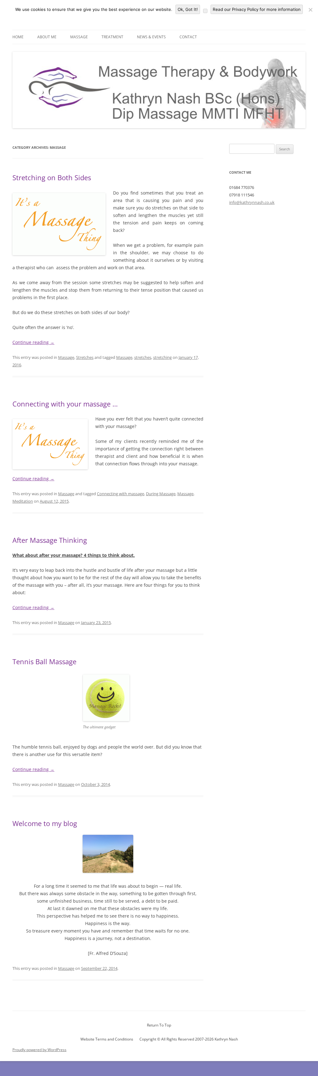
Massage (79, 37)
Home (18, 37)
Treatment (112, 37)
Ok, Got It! (188, 9)
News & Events (151, 37)
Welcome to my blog (44, 823)
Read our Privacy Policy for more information (257, 9)
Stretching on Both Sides (51, 177)
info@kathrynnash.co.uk (252, 202)
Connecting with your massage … (65, 403)
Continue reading (33, 342)
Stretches (84, 357)
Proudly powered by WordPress (39, 1049)
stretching (162, 357)
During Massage (160, 493)
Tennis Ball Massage (44, 661)
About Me (47, 37)
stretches (142, 357)
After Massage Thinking (49, 540)
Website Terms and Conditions (106, 1039)
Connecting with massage (120, 493)
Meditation (22, 501)
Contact (188, 37)
